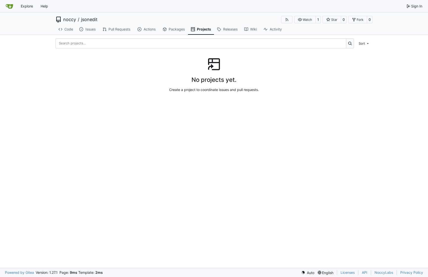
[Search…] (350, 43)
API (364, 272)
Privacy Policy (411, 272)
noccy (69, 19)
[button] (305, 19)
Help (44, 6)
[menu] (364, 43)
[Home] (9, 6)
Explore (27, 6)
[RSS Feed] (287, 19)
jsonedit (89, 19)
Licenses (348, 272)
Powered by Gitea (19, 272)
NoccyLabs (383, 272)
